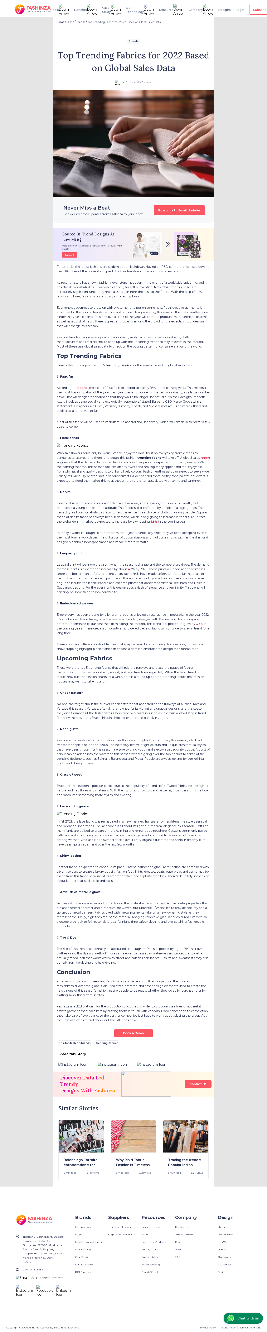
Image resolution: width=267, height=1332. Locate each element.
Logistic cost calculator (88, 1242)
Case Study (81, 1257)
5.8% (154, 521)
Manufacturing (151, 1264)
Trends (80, 22)
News (178, 1249)
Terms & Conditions (250, 1327)
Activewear (224, 1264)
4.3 (130, 569)
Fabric (70, 22)
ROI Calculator (84, 1272)
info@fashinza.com (52, 1277)
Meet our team (184, 1234)
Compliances (83, 1226)
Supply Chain (150, 1249)
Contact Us (198, 1084)
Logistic (79, 1234)
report (205, 458)
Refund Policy (228, 1327)
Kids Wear (223, 1242)
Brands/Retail (150, 1272)
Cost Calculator (84, 1264)
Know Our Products (154, 1242)
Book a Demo (133, 1033)
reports (82, 388)
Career (179, 1242)
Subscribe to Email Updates (179, 210)
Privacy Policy (208, 1327)
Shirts (221, 1226)
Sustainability (83, 1249)
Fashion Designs (151, 1226)
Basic (221, 1272)
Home (60, 22)
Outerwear (224, 1257)
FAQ (178, 1257)
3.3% (199, 624)
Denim (222, 1249)
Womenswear (226, 1234)
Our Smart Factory (119, 1226)
